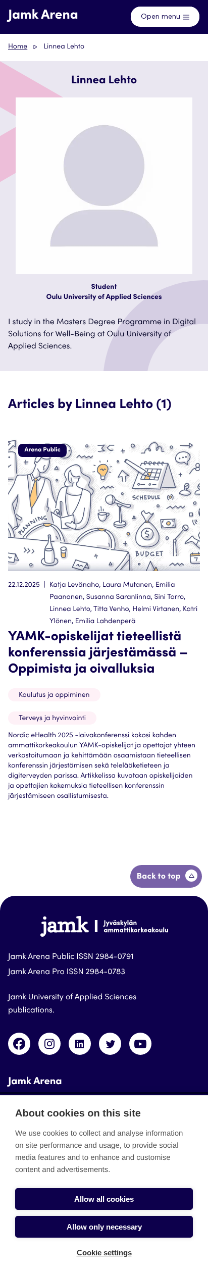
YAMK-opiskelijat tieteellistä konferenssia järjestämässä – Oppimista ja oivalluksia (98, 654)
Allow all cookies (104, 1199)
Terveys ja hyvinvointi (52, 718)
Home (17, 46)
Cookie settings (104, 1252)
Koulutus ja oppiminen (54, 695)
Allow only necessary (104, 1226)
